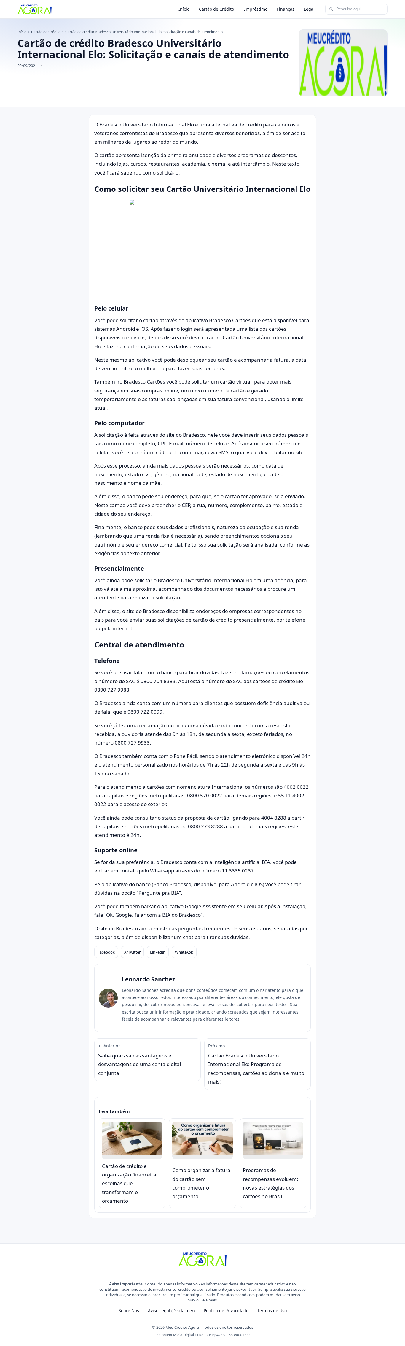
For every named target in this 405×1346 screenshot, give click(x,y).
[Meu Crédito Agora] (34, 9)
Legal (309, 9)
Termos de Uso (272, 1310)
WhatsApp (184, 952)
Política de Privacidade (226, 1310)
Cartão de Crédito (216, 9)
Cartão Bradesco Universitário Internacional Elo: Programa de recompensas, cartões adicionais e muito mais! (256, 1064)
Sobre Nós (129, 1310)
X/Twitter (132, 952)
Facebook (106, 952)
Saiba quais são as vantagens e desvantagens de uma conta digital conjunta (139, 1059)
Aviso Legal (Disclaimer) (171, 1310)
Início (183, 9)
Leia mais (208, 1300)
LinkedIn (157, 952)
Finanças (285, 9)
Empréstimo (255, 9)
